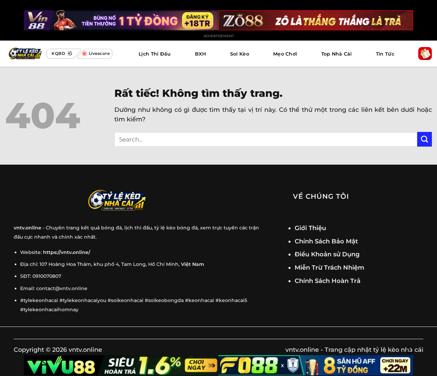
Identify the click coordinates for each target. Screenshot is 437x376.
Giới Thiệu (310, 227)
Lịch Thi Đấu (155, 54)
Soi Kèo (239, 54)
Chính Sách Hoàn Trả (328, 280)
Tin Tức (385, 54)
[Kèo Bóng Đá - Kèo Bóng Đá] (24, 53)
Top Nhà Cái (336, 54)
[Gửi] (424, 139)
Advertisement (218, 36)
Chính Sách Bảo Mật (326, 241)
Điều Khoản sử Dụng (327, 254)
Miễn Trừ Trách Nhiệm (329, 267)
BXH (200, 54)
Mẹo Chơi (285, 54)
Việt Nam (192, 264)
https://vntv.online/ (66, 252)
